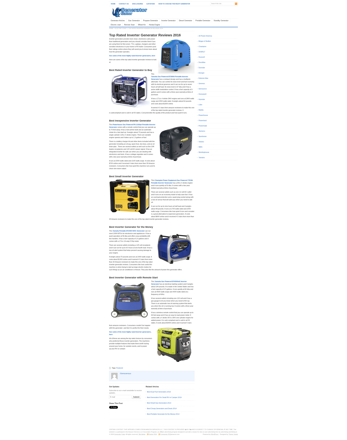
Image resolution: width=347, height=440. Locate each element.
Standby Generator (221, 21)
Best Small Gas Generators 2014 (159, 403)
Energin (201, 73)
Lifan (200, 105)
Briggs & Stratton (205, 41)
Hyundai (202, 99)
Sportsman (203, 136)
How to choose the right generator (174, 4)
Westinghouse (204, 152)
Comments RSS (165, 434)
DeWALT (202, 52)
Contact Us (124, 4)
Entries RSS (153, 434)
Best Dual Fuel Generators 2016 (159, 392)
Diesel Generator (185, 21)
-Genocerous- (125, 373)
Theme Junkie (233, 434)
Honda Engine (154, 25)
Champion (202, 46)
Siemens (202, 131)
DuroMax (202, 62)
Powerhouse (203, 115)
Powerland (203, 120)
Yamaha (202, 158)
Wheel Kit (142, 25)
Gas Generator (134, 21)
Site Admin (142, 434)
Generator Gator (119, 434)
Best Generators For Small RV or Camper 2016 (164, 397)
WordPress (215, 434)
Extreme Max (203, 78)
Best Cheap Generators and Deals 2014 (162, 408)
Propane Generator (150, 21)
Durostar (202, 68)
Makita (201, 110)
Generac (202, 83)
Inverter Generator (168, 21)
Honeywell (202, 94)
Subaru (201, 142)
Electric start (116, 25)
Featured (119, 368)
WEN (200, 147)
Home (113, 4)
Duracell (202, 57)
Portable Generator (202, 21)
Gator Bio (150, 4)
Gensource (203, 89)
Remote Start (129, 25)
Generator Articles (118, 21)
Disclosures (137, 4)
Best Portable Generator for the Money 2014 (163, 414)
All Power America (205, 36)
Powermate (203, 126)
